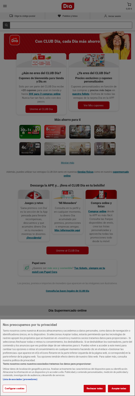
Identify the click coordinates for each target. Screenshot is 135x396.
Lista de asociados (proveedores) (20, 379)
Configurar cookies (14, 388)
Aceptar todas (119, 388)
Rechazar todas (95, 388)
